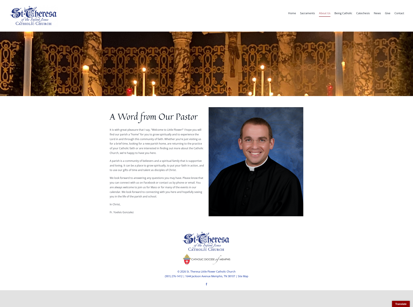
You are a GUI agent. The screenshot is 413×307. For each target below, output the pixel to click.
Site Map (243, 276)
